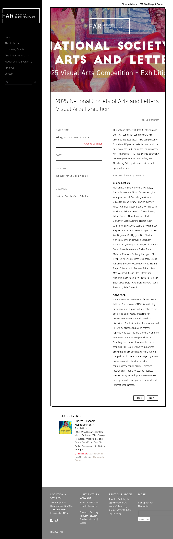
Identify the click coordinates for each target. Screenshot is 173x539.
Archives (9, 67)
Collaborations (96, 453)
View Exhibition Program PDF (128, 175)
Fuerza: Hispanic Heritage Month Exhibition (85, 424)
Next (152, 398)
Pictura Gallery (129, 4)
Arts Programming (15, 55)
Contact (9, 73)
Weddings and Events (17, 61)
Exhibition (82, 453)
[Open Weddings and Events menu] (31, 62)
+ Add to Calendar (93, 143)
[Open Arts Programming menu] (28, 56)
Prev (139, 398)
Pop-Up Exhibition (150, 120)
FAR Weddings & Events (152, 4)
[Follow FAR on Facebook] (51, 520)
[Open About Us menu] (18, 43)
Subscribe (144, 519)
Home (8, 37)
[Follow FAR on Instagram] (56, 520)
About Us (10, 43)
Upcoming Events (14, 49)
